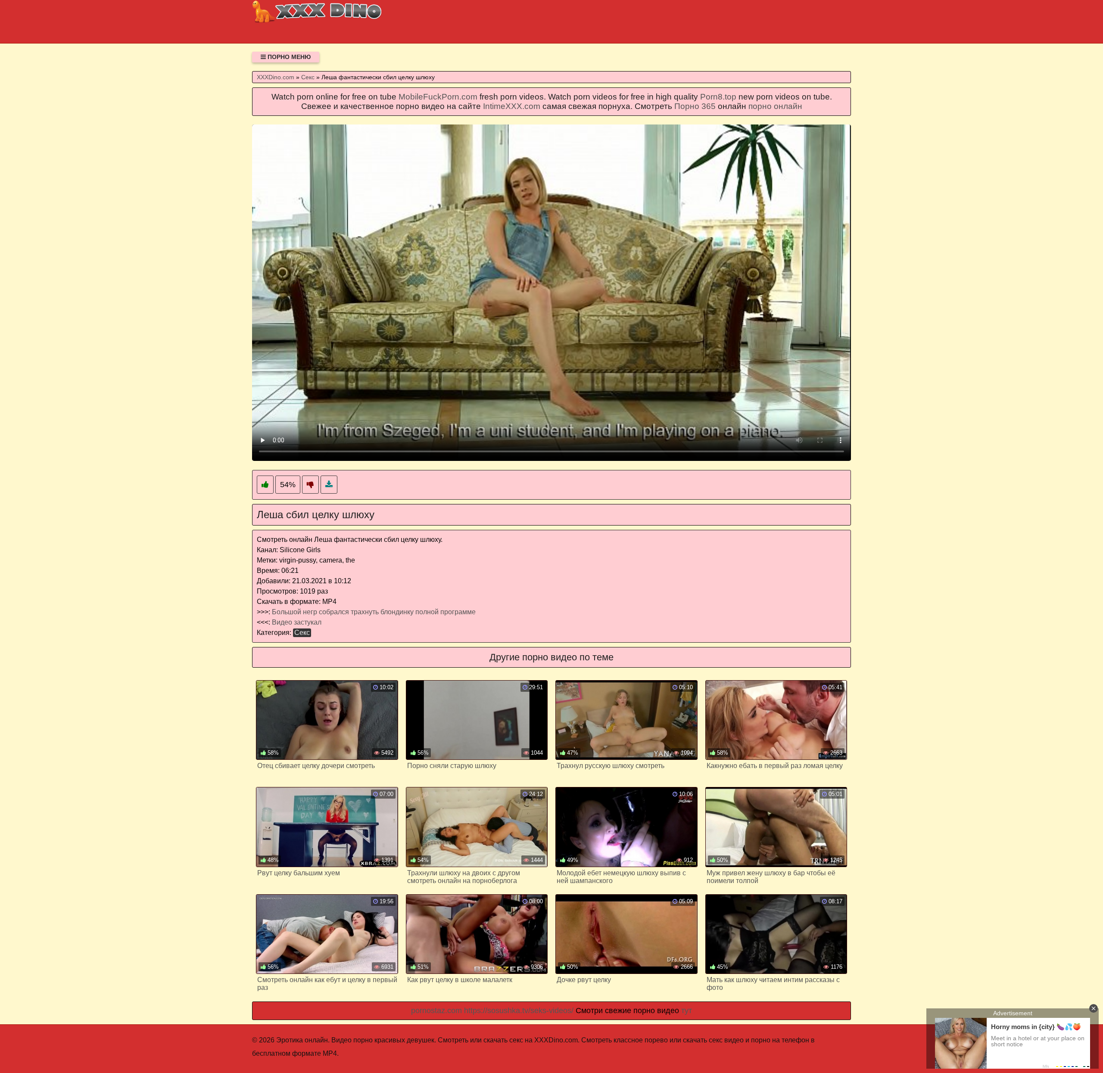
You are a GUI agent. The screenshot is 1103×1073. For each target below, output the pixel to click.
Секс (302, 632)
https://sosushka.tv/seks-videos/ (518, 1010)
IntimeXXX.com (511, 106)
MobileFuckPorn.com (438, 96)
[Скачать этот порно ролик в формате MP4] (329, 484)
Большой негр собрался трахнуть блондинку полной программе (374, 612)
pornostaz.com (436, 1010)
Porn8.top (718, 96)
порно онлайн (775, 106)
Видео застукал (296, 622)
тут (686, 1010)
